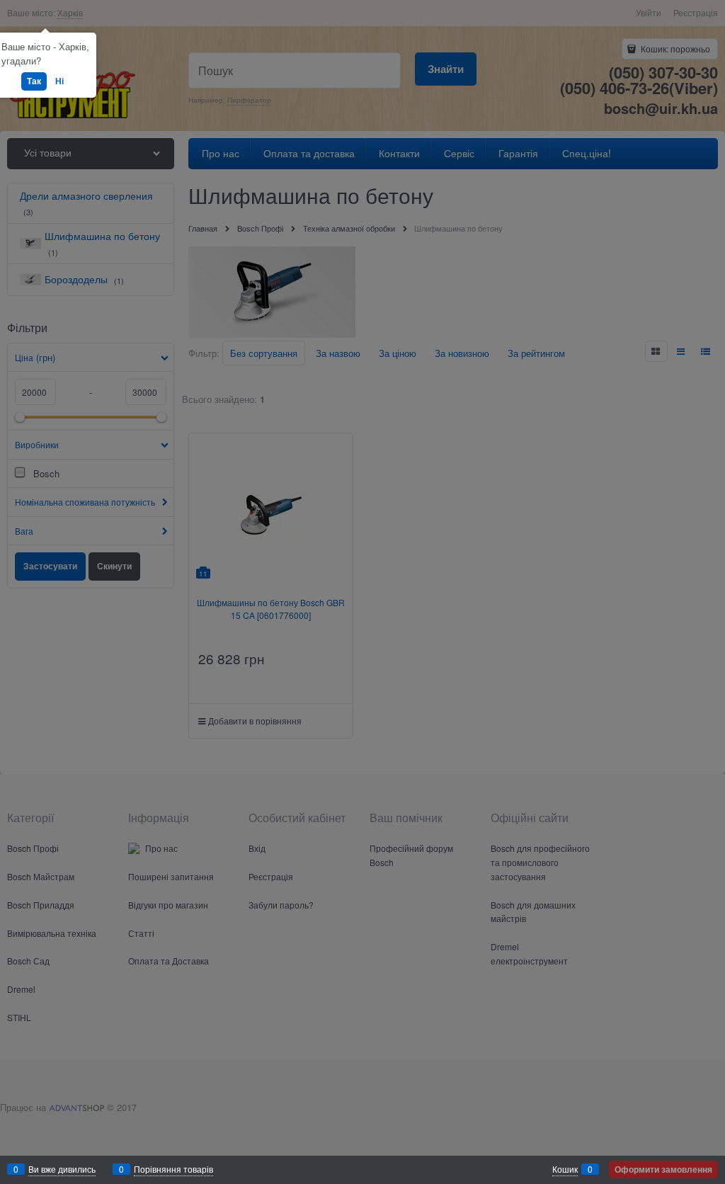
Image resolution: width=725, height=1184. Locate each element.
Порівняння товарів (173, 1169)
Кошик (565, 1169)
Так (34, 80)
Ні (59, 80)
